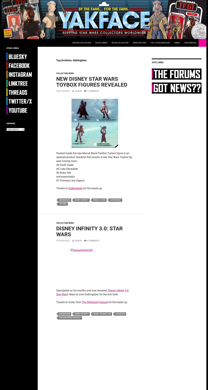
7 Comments (93, 91)
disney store (99, 200)
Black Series (101, 43)
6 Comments (93, 241)
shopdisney (115, 200)
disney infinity (82, 200)
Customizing (190, 43)
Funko (177, 43)
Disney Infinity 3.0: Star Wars (89, 231)
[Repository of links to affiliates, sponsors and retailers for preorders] (19, 83)
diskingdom (64, 200)
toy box (63, 204)
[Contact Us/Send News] (177, 88)
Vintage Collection (81, 43)
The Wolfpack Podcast (95, 302)
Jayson (78, 91)
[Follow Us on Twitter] (19, 101)
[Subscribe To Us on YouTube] (19, 110)
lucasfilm (120, 314)
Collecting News (65, 73)
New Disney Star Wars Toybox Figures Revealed (91, 82)
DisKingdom (75, 188)
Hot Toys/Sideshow (160, 43)
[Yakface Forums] (177, 74)
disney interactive (102, 314)
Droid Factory (139, 43)
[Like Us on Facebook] (19, 65)
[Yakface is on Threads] (19, 92)
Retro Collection (120, 43)
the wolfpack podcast (70, 318)
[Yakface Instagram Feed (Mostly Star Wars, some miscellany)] (19, 74)
